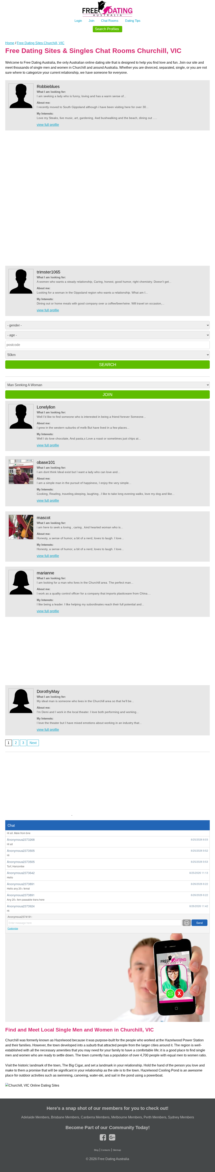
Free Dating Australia (113, 1159)
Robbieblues (48, 86)
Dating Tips (132, 20)
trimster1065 (48, 272)
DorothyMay (48, 691)
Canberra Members (95, 1117)
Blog (96, 1150)
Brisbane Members (65, 1117)
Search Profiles (107, 29)
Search (107, 364)
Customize (13, 928)
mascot (43, 517)
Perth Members (155, 1117)
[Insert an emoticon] (186, 922)
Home (9, 43)
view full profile (48, 124)
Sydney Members (181, 1117)
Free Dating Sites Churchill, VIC (40, 43)
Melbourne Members (126, 1117)
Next (33, 743)
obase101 (46, 462)
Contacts (105, 1150)
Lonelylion (46, 407)
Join (91, 20)
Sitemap (117, 1150)
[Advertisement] (107, 198)
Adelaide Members (35, 1117)
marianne (45, 573)
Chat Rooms (109, 20)
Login (78, 20)
